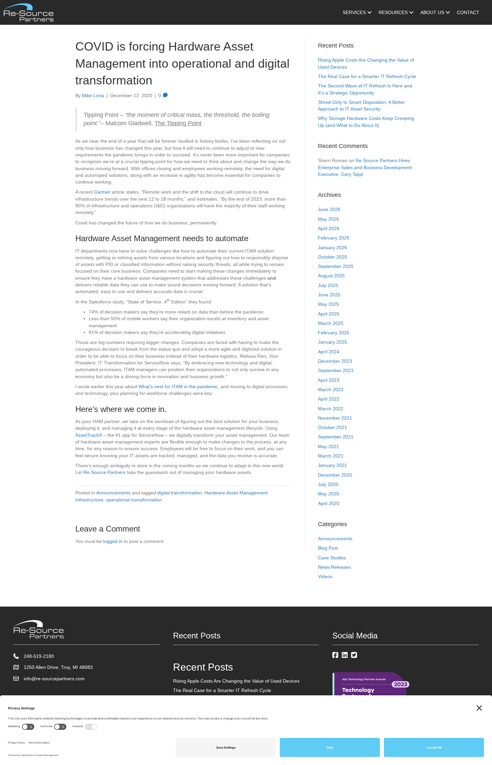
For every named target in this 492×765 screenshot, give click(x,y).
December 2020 (335, 475)
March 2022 (330, 408)
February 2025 (333, 332)
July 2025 (328, 285)
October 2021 (332, 427)
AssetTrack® (88, 435)
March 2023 (330, 389)
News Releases (334, 567)
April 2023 (328, 380)
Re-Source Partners (104, 472)
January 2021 (332, 465)
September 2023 (335, 370)
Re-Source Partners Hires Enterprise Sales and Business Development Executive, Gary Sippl (365, 167)
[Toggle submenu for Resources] (411, 12)
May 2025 (328, 304)
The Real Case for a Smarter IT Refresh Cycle (367, 76)
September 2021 (335, 436)
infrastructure (89, 499)
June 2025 (329, 294)
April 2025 (328, 314)
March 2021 (330, 456)
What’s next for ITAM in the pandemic (178, 386)
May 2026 (328, 219)
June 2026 (329, 209)
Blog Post (328, 548)
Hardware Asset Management (235, 492)
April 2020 (328, 503)
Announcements (113, 492)
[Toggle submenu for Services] (369, 12)
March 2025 (330, 323)
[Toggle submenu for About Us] (448, 12)
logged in (112, 541)
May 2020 (328, 493)
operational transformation (134, 499)
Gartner (102, 192)
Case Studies (332, 557)
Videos (325, 576)
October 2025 (332, 257)
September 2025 (335, 266)
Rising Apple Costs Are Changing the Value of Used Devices (236, 681)
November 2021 (335, 418)
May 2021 (328, 446)
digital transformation (179, 492)
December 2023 (335, 361)
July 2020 (328, 484)
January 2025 (332, 342)
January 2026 (332, 247)
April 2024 (328, 351)
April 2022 (328, 399)
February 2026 (333, 237)
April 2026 (328, 228)
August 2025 (331, 275)
